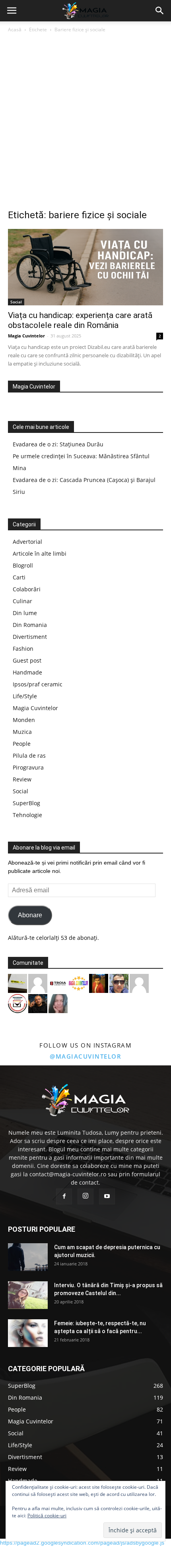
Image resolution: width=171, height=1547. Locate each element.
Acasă (14, 29)
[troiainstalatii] (58, 982)
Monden (24, 720)
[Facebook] (64, 1196)
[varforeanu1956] (139, 982)
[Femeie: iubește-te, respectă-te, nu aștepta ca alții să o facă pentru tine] (28, 1333)
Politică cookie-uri (46, 1515)
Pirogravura (28, 767)
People (22, 743)
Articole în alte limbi (39, 553)
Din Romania (30, 625)
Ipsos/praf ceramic (37, 684)
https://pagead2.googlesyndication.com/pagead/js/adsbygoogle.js (82, 1542)
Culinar (22, 601)
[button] (160, 10)
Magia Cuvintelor (26, 336)
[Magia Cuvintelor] (78, 982)
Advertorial (27, 541)
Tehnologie (27, 815)
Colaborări (27, 589)
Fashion (23, 648)
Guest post (27, 660)
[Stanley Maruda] (37, 1002)
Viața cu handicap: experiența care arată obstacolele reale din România (80, 320)
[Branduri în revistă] (17, 1002)
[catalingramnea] (118, 982)
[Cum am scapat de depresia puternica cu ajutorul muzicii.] (28, 1257)
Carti (19, 577)
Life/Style (25, 696)
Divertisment (30, 636)
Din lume (25, 613)
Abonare (30, 915)
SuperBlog (26, 803)
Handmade (27, 672)
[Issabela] (58, 1002)
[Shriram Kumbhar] (98, 982)
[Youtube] (107, 1196)
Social (16, 302)
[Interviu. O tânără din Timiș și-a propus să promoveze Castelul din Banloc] (28, 1295)
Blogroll (23, 565)
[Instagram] (85, 1196)
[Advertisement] (85, 123)
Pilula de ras (29, 755)
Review (22, 779)
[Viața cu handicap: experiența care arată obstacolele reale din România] (85, 267)
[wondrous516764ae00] (37, 982)
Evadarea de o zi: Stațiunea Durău (58, 444)
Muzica (22, 731)
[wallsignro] (17, 982)
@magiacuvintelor (85, 1056)
